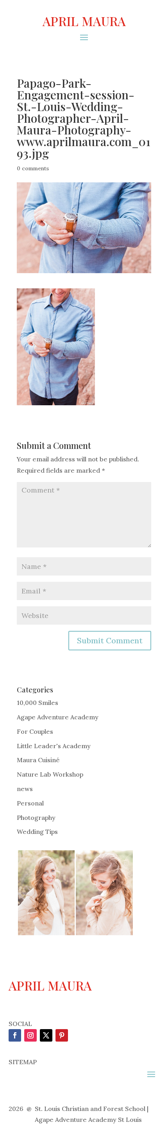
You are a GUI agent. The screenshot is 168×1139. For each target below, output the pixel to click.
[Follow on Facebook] (15, 1035)
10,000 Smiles (37, 702)
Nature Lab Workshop (50, 774)
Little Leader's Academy (54, 746)
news (25, 789)
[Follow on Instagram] (30, 1035)
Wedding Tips (37, 831)
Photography (36, 817)
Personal (30, 803)
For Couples (35, 731)
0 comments (33, 168)
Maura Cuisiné (38, 760)
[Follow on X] (46, 1035)
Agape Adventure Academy (57, 717)
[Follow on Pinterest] (61, 1035)
